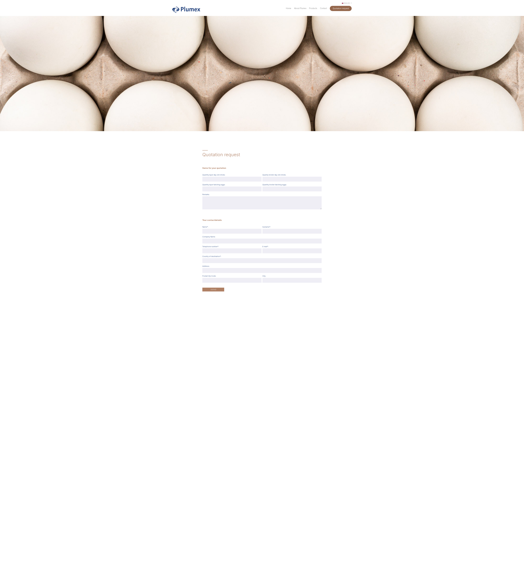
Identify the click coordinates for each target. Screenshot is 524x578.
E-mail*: (265, 247)
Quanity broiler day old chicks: (274, 175)
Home (288, 8)
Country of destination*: (211, 256)
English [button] (346, 3)
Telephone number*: (210, 247)
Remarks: (206, 194)
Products (313, 8)
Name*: (205, 227)
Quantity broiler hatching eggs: (274, 185)
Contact (323, 8)
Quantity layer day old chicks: (213, 175)
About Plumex (300, 8)
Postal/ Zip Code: (209, 276)
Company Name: (208, 237)
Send (214, 289)
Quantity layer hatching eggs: (213, 185)
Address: (206, 266)
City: (264, 276)
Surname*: (266, 227)
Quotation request (341, 8)
